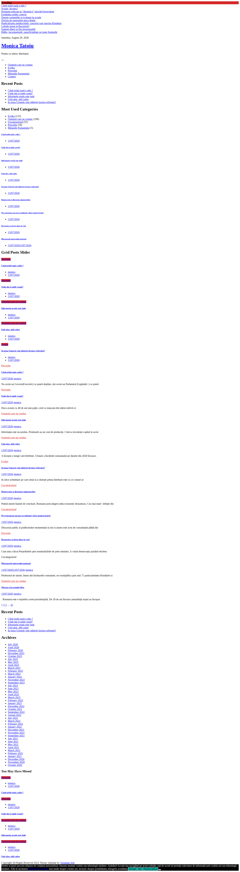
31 (11, 605)
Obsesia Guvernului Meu (12, 587)
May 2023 (13, 691)
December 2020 (16, 759)
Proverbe (12, 70)
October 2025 (15, 656)
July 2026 (13, 644)
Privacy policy (150, 869)
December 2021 (16, 729)
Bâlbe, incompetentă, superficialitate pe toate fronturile (29, 32)
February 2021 (15, 753)
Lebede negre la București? (15, 26)
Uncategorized (15, 122)
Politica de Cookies (38, 868)
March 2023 (14, 697)
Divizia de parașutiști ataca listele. (18, 20)
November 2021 (16, 732)
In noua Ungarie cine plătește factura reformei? (32, 102)
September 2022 (16, 712)
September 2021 (16, 735)
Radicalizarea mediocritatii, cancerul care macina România (31, 23)
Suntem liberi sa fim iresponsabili (18, 29)
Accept (132, 869)
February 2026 (15, 650)
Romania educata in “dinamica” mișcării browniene (27, 11)
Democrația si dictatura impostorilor (15, 200)
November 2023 (16, 679)
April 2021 (13, 747)
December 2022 (16, 706)
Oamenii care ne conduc (20, 64)
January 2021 (15, 756)
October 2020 (15, 765)
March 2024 (14, 673)
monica (11, 272)
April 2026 (13, 647)
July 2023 (13, 685)
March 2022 (14, 721)
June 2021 (13, 741)
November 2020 (16, 762)
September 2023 (16, 682)
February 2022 (15, 723)
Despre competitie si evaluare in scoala (21, 17)
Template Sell (67, 862)
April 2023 (13, 694)
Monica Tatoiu (17, 46)
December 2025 (16, 653)
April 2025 (13, 665)
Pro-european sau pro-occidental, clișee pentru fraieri (22, 213)
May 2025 (13, 662)
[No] (159, 869)
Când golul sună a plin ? (13, 5)
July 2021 (13, 738)
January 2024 (15, 676)
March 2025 (14, 668)
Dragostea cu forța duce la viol (13, 226)
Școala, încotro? (9, 8)
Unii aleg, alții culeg (18, 99)
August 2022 (14, 715)
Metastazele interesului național (13, 239)
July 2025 (13, 659)
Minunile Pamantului (18, 73)
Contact (12, 76)
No (139, 869)
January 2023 (15, 703)
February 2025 (15, 671)
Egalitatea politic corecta (13, 14)
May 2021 (13, 744)
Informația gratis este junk (21, 96)
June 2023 (13, 688)
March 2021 (14, 750)
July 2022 (13, 718)
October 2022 (15, 709)
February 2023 (15, 700)
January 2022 (15, 726)
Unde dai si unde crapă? (20, 93)
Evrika (11, 67)
